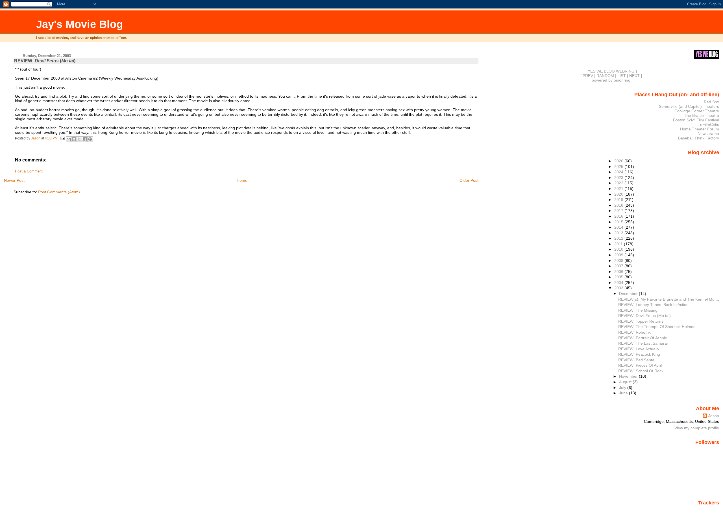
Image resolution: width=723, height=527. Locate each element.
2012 (619, 238)
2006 (619, 271)
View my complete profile (696, 428)
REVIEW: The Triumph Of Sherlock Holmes (656, 326)
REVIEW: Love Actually (638, 349)
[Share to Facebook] (85, 139)
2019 (619, 199)
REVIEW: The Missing (637, 310)
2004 (619, 282)
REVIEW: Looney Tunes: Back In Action (653, 304)
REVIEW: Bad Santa (636, 360)
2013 (619, 233)
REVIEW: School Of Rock (640, 371)
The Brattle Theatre (701, 115)
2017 (619, 210)
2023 (619, 177)
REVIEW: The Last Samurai (643, 343)
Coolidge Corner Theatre (696, 111)
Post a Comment (29, 171)
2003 (619, 288)
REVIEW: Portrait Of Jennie (642, 338)
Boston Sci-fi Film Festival (696, 120)
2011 (619, 244)
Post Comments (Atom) (59, 192)
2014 (619, 227)
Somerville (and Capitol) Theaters (689, 106)
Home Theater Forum (699, 129)
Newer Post (14, 180)
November (629, 376)
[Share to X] (79, 139)
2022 (619, 183)
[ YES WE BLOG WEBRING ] (611, 71)
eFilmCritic (709, 124)
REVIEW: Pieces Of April (640, 365)
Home (242, 180)
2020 (619, 194)
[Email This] (68, 139)
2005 (619, 277)
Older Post (469, 180)
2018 (619, 205)
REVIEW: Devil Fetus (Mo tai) (644, 315)
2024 (619, 172)
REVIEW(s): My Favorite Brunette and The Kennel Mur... (668, 299)
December (629, 293)
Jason (713, 416)
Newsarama (708, 133)
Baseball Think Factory (698, 138)
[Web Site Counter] (709, 511)
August (626, 382)
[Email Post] (62, 138)
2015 (619, 222)
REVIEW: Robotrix (634, 332)
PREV (588, 75)
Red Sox (711, 102)
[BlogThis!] (74, 139)
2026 (619, 161)
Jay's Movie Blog (79, 24)
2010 (619, 249)
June (624, 393)
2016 (619, 216)
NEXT (634, 75)
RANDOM (605, 75)
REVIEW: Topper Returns (640, 321)
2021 (619, 188)
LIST (621, 75)
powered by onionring (611, 80)
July (623, 387)
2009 (619, 255)
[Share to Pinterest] (90, 139)
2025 (619, 166)
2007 (619, 266)
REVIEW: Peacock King (639, 354)
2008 (619, 260)
